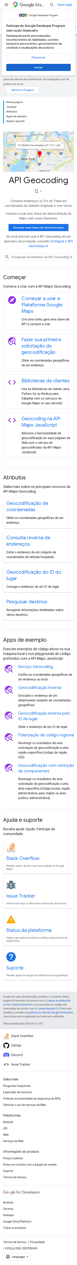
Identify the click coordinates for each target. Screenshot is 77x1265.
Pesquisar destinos (26, 602)
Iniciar (38, 67)
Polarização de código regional (46, 735)
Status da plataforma (28, 930)
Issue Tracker (20, 896)
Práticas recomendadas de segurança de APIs (32, 1098)
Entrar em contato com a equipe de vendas (30, 1164)
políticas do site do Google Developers (50, 1012)
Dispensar (38, 57)
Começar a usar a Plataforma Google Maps (42, 305)
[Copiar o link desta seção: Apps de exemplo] (52, 640)
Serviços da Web (13, 1141)
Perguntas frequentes (17, 1085)
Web (6, 1134)
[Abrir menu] (6, 4)
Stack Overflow (22, 858)
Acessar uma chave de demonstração (38, 227)
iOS (5, 1128)
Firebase (8, 1215)
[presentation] (38, 277)
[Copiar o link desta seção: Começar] (32, 277)
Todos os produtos (14, 1227)
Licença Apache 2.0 (48, 1008)
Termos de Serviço (14, 1177)
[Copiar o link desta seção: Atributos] (31, 478)
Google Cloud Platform (17, 1221)
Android (8, 1122)
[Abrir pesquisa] (52, 4)
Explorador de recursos (17, 1092)
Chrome (8, 1208)
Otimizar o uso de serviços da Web (24, 1104)
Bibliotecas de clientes (46, 381)
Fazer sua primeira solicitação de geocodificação (41, 346)
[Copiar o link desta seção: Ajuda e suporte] (48, 820)
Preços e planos (13, 1158)
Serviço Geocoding (35, 666)
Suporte (14, 968)
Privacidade (37, 1242)
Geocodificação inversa (39, 687)
